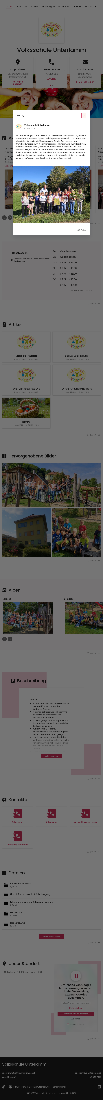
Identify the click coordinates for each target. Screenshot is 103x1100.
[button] (51, 194)
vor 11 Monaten (30, 128)
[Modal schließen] (51, 550)
